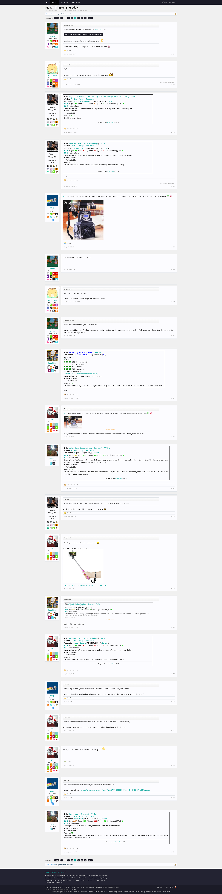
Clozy (52, 208)
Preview (74, 99)
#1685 (173, 247)
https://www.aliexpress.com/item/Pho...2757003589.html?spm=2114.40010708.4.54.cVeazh (115, 790)
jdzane (52, 36)
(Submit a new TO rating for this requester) (81, 374)
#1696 (173, 701)
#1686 (173, 269)
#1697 (173, 730)
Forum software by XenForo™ (62, 887)
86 (78, 18)
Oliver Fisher (78, 818)
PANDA (134, 96)
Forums (54, 2)
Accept (81, 99)
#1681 (173, 54)
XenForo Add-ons (85, 887)
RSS (175, 887)
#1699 (173, 797)
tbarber (52, 458)
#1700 (173, 852)
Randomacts (52, 76)
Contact (111, 101)
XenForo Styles (97, 887)
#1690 (173, 437)
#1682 (173, 85)
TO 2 (66, 106)
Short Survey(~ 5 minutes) (79, 814)
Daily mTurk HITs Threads (62, 10)
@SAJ (65, 196)
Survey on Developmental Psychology (83, 143)
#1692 (173, 516)
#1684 (173, 186)
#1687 (173, 302)
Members (64, 2)
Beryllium (160, 887)
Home (47, 2)
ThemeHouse (74, 889)
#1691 (173, 488)
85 (75, 18)
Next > (90, 18)
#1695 (173, 674)
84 (72, 18)
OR (75, 453)
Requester (90, 99)
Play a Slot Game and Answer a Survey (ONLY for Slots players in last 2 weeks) (99, 96)
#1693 (173, 588)
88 (85, 18)
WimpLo (66, 132)
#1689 (173, 398)
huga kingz (52, 363)
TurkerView (75, 2)
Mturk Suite (97, 29)
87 (82, 18)
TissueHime (80, 10)
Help (167, 887)
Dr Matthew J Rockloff (82, 101)
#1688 (173, 335)
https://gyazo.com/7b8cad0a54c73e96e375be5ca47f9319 (85, 585)
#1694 (173, 627)
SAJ (52, 420)
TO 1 (66, 103)
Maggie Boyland (80, 148)
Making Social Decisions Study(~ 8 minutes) (85, 448)
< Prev (57, 18)
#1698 (173, 765)
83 (68, 18)
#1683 (173, 132)
